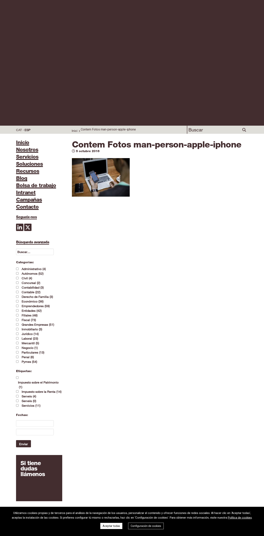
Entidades (32, 311)
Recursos (27, 171)
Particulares (33, 352)
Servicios (27, 157)
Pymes (29, 362)
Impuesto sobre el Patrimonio (38, 384)
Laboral (30, 338)
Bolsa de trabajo (36, 185)
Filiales (29, 315)
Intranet (26, 192)
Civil (27, 278)
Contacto (27, 207)
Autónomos (32, 273)
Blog (21, 178)
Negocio (30, 348)
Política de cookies (240, 517)
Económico (32, 301)
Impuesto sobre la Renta (41, 392)
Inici (74, 131)
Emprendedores (36, 306)
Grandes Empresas (38, 324)
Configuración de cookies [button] (146, 525)
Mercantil (30, 343)
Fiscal (29, 320)
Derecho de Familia (37, 297)
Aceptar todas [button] (111, 525)
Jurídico (30, 334)
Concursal (31, 283)
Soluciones (29, 164)
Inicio (22, 142)
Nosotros (27, 150)
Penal (28, 357)
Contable (31, 292)
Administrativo (34, 269)
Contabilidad (33, 287)
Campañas (29, 200)
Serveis (29, 396)
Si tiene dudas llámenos (32, 469)
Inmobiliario (32, 329)
